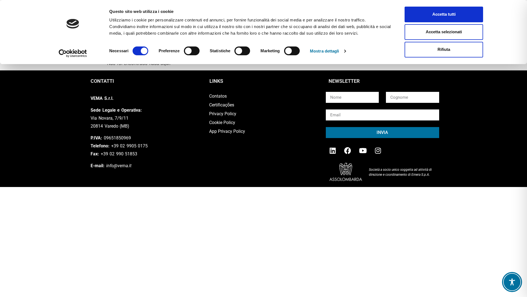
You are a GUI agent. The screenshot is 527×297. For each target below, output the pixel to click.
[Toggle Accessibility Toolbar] (512, 282)
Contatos (218, 96)
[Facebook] (348, 150)
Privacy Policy (222, 113)
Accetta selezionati (444, 31)
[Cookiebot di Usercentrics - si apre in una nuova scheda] (73, 53)
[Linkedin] (333, 150)
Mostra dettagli (324, 51)
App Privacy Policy (227, 131)
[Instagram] (378, 150)
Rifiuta (444, 49)
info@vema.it (118, 165)
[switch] (192, 50)
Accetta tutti (444, 14)
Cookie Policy (222, 122)
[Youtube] (363, 150)
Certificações (221, 105)
